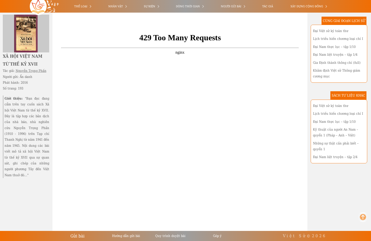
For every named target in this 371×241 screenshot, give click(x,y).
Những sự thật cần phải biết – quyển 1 (336, 146)
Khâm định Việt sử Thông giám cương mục (336, 73)
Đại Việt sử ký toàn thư (330, 31)
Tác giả (267, 6)
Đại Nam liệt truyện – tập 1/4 (335, 54)
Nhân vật (115, 6)
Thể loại (80, 6)
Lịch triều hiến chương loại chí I (338, 39)
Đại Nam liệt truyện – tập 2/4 (335, 157)
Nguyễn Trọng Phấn (31, 71)
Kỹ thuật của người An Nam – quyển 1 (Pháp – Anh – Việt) (335, 132)
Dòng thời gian (188, 6)
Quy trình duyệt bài (170, 236)
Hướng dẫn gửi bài (126, 236)
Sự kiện (149, 6)
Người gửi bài (231, 6)
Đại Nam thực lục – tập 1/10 (334, 47)
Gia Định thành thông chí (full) (337, 63)
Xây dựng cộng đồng (306, 6)
